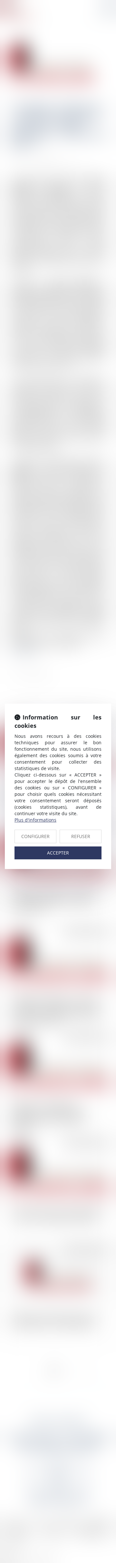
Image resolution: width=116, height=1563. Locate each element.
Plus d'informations (35, 820)
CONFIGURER (35, 836)
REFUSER (80, 836)
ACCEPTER (58, 853)
